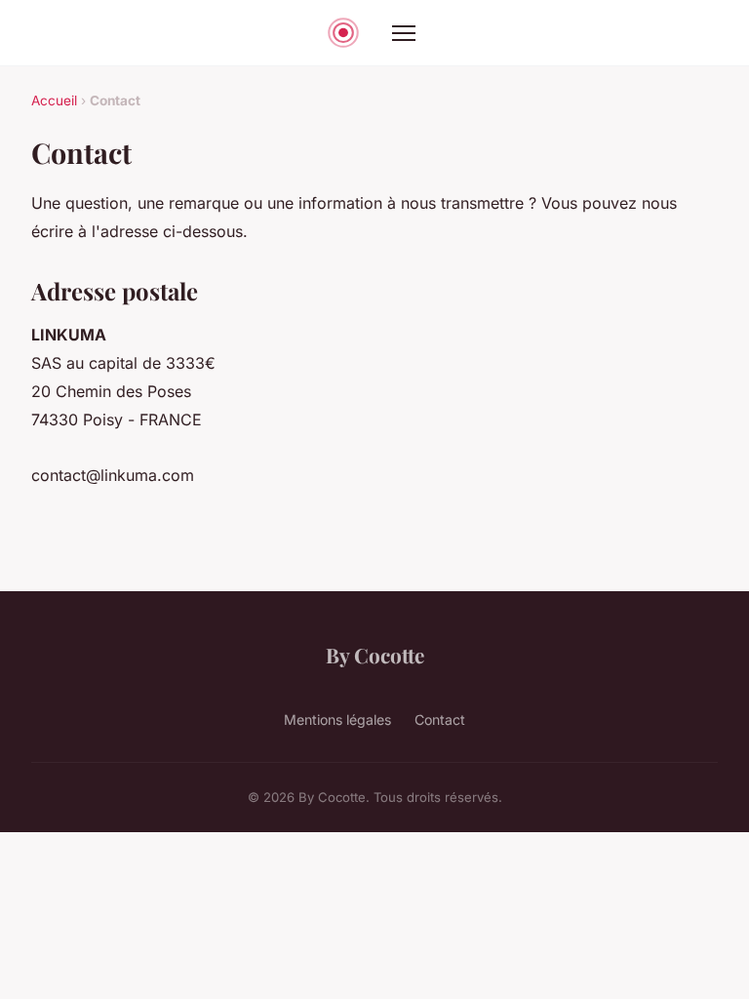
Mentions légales (337, 719)
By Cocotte (375, 654)
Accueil (54, 100)
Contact (439, 719)
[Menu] (403, 33)
